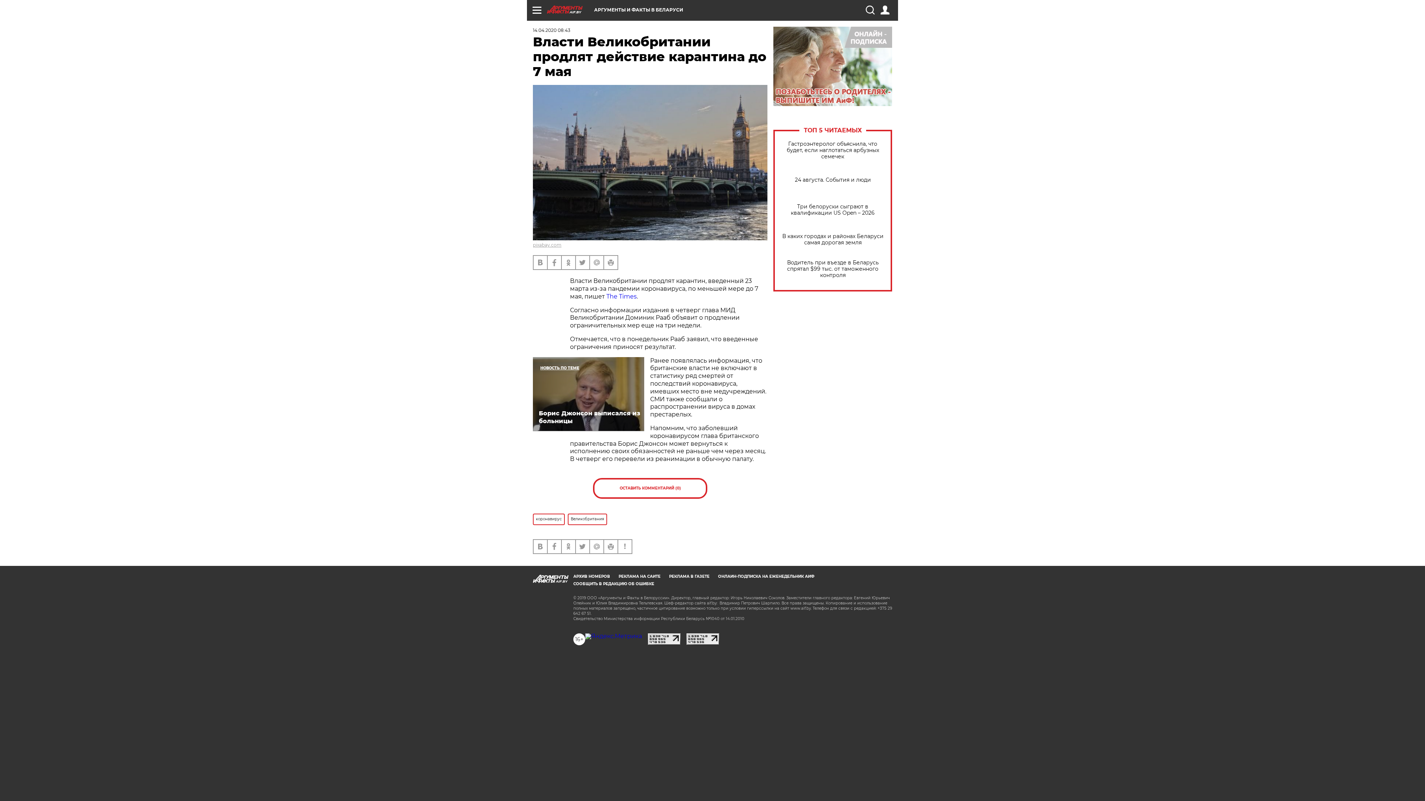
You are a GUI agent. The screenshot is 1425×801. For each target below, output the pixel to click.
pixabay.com (547, 245)
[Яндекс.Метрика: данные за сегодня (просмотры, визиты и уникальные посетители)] (613, 636)
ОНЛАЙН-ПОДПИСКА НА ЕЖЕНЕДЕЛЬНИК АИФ (766, 576)
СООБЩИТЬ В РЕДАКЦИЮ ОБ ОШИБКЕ (613, 583)
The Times (621, 296)
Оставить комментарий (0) (650, 488)
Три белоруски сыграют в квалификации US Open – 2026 (833, 210)
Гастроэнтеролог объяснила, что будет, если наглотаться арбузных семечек (833, 150)
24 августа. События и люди (833, 180)
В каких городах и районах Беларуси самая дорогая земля (833, 239)
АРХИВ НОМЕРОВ (591, 576)
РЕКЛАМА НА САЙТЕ (640, 576)
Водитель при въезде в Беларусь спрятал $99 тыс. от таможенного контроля (833, 269)
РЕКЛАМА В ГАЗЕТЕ (689, 576)
